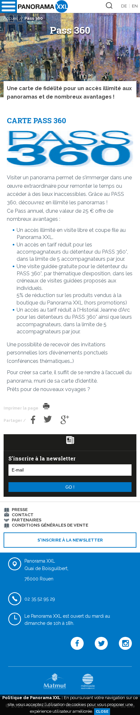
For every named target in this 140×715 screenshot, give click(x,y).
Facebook (33, 424)
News (70, 446)
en (135, 6)
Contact (23, 514)
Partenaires (26, 520)
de (124, 6)
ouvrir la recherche (108, 4)
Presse (20, 509)
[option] (70, 48)
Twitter (48, 424)
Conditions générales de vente (50, 525)
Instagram (125, 653)
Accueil (11, 18)
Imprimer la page (46, 406)
